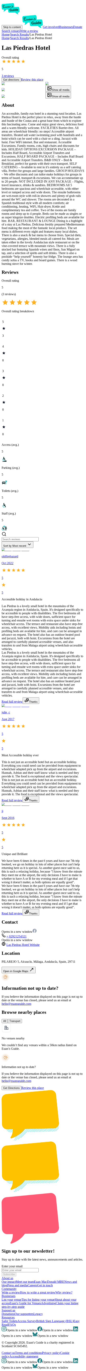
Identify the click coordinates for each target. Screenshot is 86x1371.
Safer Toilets (9, 1321)
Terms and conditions (28, 1353)
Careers (32, 1285)
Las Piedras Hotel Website (23, 944)
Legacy (38, 1314)
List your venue (11, 1299)
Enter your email (12, 1266)
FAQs (12, 1324)
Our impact (9, 1281)
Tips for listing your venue (38, 1299)
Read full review (12, 701)
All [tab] (4, 1021)
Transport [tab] (14, 1021)
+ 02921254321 (16, 936)
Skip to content (12, 27)
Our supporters (24, 1314)
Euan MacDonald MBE (49, 1281)
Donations (8, 1314)
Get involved (51, 27)
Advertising (48, 1303)
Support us (8, 1310)
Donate (77, 27)
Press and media (17, 1285)
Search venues (11, 31)
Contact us (8, 1353)
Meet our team (25, 1281)
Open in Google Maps (16, 971)
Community (9, 1289)
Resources (8, 1317)
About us (7, 1278)
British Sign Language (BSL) (54, 1321)
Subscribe (9, 1274)
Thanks (33, 701)
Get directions (11, 79)
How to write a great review (37, 1292)
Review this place (32, 79)
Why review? (63, 1292)
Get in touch (45, 1285)
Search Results (19, 38)
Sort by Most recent (14, 545)
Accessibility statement (23, 1356)
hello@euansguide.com (16, 1003)
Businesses (66, 27)
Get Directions (11, 1088)
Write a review (29, 31)
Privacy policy (51, 1353)
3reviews (8, 75)
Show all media (60, 89)
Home (5, 38)
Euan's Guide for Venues (25, 1303)
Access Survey (26, 1321)
